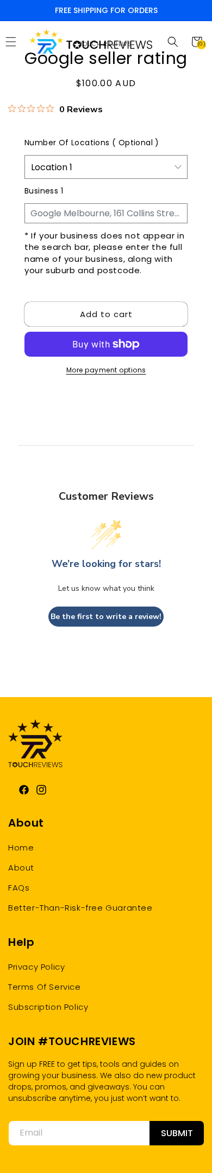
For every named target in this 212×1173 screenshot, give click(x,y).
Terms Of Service (44, 986)
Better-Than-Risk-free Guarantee (80, 907)
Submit (177, 1133)
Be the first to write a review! (106, 616)
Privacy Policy (36, 966)
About (21, 867)
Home (21, 847)
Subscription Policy (48, 1007)
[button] (173, 42)
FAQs (18, 887)
